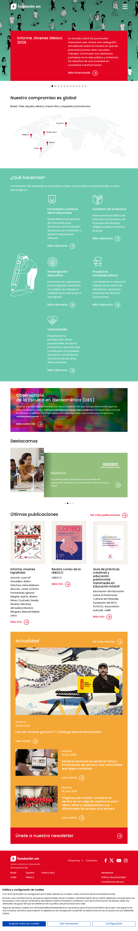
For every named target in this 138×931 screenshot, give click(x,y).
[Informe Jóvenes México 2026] (52, 86)
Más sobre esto (57, 246)
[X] (111, 860)
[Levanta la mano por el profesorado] (82, 86)
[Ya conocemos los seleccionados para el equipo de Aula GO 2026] (61, 86)
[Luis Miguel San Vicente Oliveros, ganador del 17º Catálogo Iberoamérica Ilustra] (55, 86)
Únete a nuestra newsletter (44, 836)
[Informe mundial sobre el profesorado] (73, 86)
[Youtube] (118, 860)
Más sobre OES (26, 424)
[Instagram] (126, 860)
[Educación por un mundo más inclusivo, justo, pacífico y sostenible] (86, 86)
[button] (65, 503)
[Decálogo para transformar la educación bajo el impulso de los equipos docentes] (76, 86)
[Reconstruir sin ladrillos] (79, 86)
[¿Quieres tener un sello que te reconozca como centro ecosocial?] (70, 86)
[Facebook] (106, 860)
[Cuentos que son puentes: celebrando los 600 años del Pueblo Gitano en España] (67, 86)
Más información (79, 72)
